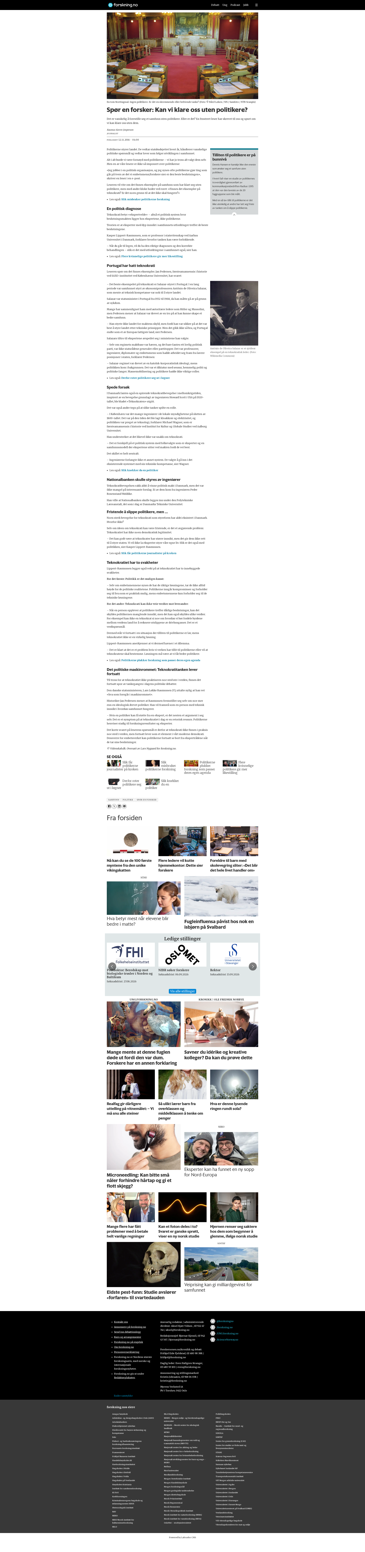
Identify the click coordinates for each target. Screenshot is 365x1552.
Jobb (246, 5)
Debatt (215, 5)
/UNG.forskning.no (227, 1333)
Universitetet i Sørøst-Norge (228, 1504)
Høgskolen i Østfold (121, 1472)
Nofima (167, 1466)
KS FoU (115, 1492)
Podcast (235, 5)
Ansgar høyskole (120, 1414)
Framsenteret (118, 1452)
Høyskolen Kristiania (121, 1484)
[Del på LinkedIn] (119, 806)
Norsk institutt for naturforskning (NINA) (183, 1515)
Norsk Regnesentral (173, 1503)
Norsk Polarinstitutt (173, 1498)
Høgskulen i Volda (120, 1476)
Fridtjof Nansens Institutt (123, 1456)
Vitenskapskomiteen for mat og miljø (233, 1524)
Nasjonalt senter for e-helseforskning (181, 1451)
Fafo (114, 1437)
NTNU (167, 1432)
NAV (114, 1511)
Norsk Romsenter (172, 1507)
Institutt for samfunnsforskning (127, 1488)
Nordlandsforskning (173, 1474)
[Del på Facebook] (109, 806)
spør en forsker (147, 800)
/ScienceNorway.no (227, 1339)
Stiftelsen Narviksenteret (227, 1460)
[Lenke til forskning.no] (156, 3)
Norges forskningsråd (174, 1486)
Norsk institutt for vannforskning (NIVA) (182, 1519)
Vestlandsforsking (224, 1512)
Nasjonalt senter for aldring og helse (180, 1447)
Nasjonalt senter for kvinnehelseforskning (183, 1455)
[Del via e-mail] (124, 806)
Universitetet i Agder (225, 1484)
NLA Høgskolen (171, 1414)
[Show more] (234, 214)
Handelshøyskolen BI (122, 1460)
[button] (112, 966)
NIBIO (115, 1515)
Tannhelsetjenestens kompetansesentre (234, 1472)
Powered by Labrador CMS (182, 1537)
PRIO (218, 1418)
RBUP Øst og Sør (223, 1422)
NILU (114, 1527)
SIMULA (219, 1433)
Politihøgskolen (223, 1414)
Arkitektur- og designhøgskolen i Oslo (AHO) (133, 1418)
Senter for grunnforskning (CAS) (231, 1441)
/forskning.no (225, 1327)
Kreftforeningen (119, 1496)
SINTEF (219, 1437)
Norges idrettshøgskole (175, 1494)
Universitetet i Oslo (224, 1496)
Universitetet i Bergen (226, 1488)
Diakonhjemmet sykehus (123, 1426)
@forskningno (225, 1321)
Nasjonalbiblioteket (173, 1436)
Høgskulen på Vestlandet (123, 1480)
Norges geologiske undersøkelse (179, 1490)
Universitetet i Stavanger (227, 1500)
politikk (128, 800)
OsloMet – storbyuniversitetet (177, 1523)
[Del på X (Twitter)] (114, 806)
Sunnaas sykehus (223, 1464)
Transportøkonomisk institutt (230, 1476)
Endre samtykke (123, 1395)
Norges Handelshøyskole (175, 1482)
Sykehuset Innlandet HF (227, 1468)
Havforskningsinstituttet (123, 1464)
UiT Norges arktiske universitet (230, 1480)
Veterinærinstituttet (225, 1516)
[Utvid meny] (256, 5)
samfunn (113, 800)
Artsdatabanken (119, 1422)
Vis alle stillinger (182, 991)
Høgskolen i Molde (121, 1468)
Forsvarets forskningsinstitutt (126, 1448)
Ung (224, 5)
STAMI (219, 1452)
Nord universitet (171, 1470)
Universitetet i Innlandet (227, 1492)
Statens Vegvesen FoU (226, 1456)
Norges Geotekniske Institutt (177, 1478)
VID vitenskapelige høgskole (229, 1520)
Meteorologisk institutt (122, 1507)
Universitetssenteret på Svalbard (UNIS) (234, 1508)
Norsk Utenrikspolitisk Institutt (178, 1511)
